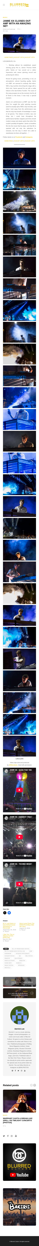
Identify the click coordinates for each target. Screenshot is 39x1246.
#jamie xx (19, 963)
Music (5, 17)
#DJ (20, 955)
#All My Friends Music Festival (21, 948)
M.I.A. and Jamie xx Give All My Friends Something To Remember (9, 926)
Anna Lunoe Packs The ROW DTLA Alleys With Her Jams (27, 925)
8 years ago (12, 29)
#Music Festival (9, 965)
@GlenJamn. (13, 765)
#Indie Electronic (10, 960)
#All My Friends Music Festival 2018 (15, 951)
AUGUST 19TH (30, 57)
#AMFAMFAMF (8, 953)
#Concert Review (9, 955)
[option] (20, 1108)
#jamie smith (8, 963)
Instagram (29, 137)
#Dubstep (7, 958)
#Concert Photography (23, 953)
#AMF (31, 951)
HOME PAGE (8, 57)
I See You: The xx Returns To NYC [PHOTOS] (8, 936)
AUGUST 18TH (19, 57)
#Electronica (18, 958)
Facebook (19, 137)
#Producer (21, 965)
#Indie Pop (22, 960)
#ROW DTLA (7, 967)
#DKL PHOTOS (29, 955)
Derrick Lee (6, 29)
